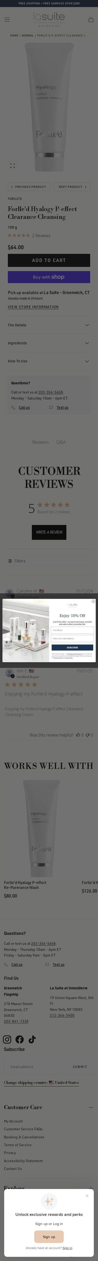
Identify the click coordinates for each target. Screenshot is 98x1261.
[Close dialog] (93, 601)
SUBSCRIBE (72, 647)
